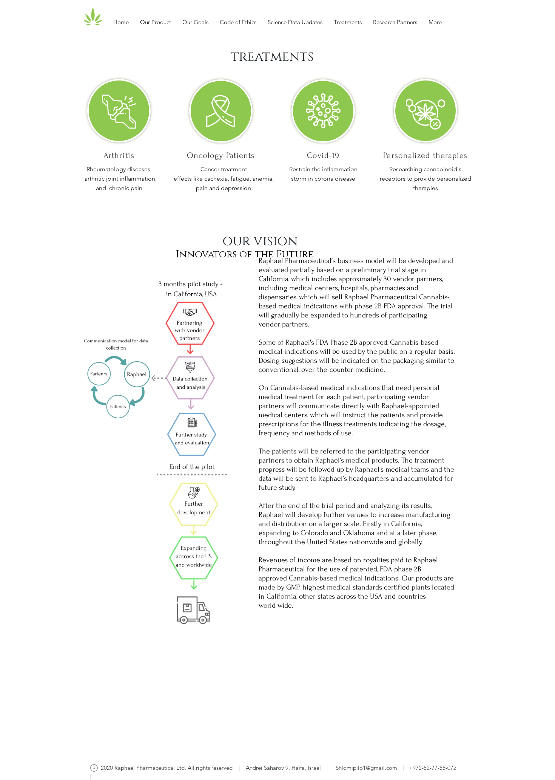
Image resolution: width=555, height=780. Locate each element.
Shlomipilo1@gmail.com (366, 767)
